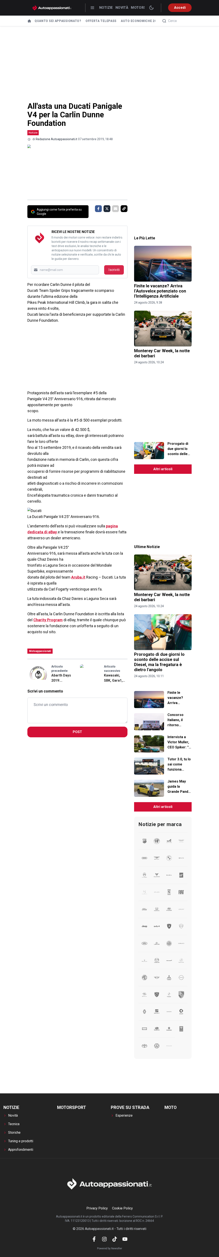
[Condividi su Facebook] (98, 208)
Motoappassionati (40, 651)
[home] (29, 21)
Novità (121, 8)
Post (77, 732)
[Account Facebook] (94, 1239)
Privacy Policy (97, 1208)
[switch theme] (151, 7)
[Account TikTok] (114, 1239)
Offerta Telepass (101, 21)
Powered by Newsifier (109, 1248)
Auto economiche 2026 (140, 21)
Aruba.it (78, 577)
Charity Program (48, 620)
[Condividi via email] (115, 208)
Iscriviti (114, 270)
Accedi (180, 8)
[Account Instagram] (104, 1239)
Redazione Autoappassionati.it (56, 139)
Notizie (106, 8)
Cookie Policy (122, 1208)
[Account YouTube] (124, 1239)
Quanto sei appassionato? (58, 21)
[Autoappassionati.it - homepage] (52, 8)
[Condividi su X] (107, 208)
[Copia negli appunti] (124, 208)
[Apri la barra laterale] (92, 7)
